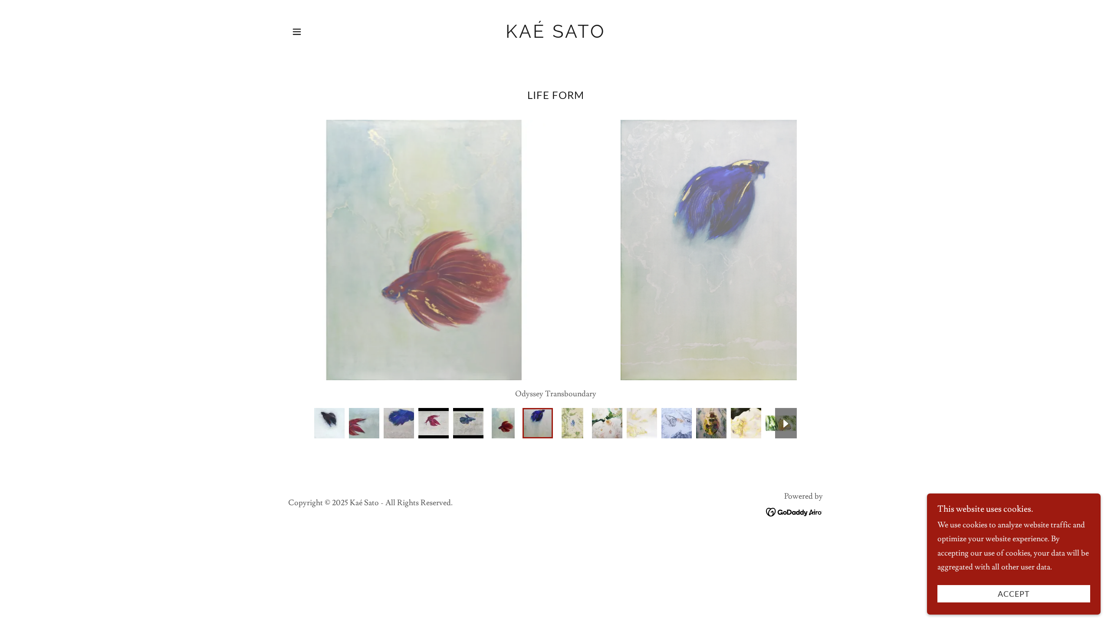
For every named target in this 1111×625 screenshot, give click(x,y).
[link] (556, 35)
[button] (297, 31)
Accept (1014, 594)
